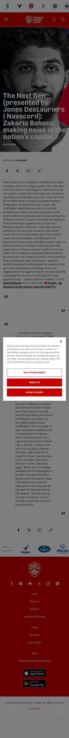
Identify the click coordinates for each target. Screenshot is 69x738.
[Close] (61, 341)
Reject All (34, 382)
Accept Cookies (34, 392)
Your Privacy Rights (34, 372)
